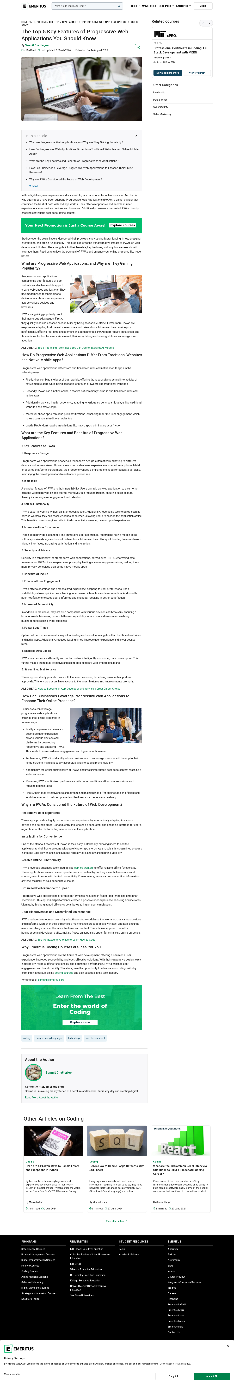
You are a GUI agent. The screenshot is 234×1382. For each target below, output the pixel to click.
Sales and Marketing (32, 1282)
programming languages (49, 1038)
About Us (173, 1249)
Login (203, 5)
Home (24, 22)
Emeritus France (177, 1321)
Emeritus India (175, 1326)
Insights (172, 1287)
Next (209, 23)
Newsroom (174, 1260)
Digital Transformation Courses (38, 1260)
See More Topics (30, 1299)
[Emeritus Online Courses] (33, 6)
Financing (173, 1299)
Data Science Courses (33, 1249)
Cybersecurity (160, 107)
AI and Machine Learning (34, 1276)
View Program (197, 72)
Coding (42, 22)
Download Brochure (167, 72)
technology (74, 1038)
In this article (36, 136)
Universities (149, 5)
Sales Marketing (162, 114)
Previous (202, 23)
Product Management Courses (38, 1254)
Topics (133, 5)
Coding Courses (29, 1271)
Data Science (160, 99)
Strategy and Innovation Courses (39, 1293)
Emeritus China (176, 1315)
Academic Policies (129, 1254)
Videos (171, 1271)
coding (26, 1038)
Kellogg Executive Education (85, 1280)
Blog (33, 22)
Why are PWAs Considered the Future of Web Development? (65, 179)
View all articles (115, 1221)
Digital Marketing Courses (35, 1287)
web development (95, 1038)
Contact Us (174, 1332)
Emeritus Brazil (176, 1310)
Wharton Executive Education (86, 1269)
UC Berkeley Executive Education (88, 1275)
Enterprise (182, 5)
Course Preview (176, 1276)
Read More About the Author (42, 1097)
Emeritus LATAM (177, 1304)
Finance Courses (30, 1265)
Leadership (159, 92)
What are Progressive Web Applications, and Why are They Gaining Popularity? (76, 142)
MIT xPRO (75, 1264)
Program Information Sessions (184, 1282)
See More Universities (82, 1295)
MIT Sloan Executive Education (86, 1249)
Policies (172, 1254)
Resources (165, 5)
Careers (172, 1293)
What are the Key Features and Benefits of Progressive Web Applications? (74, 161)
